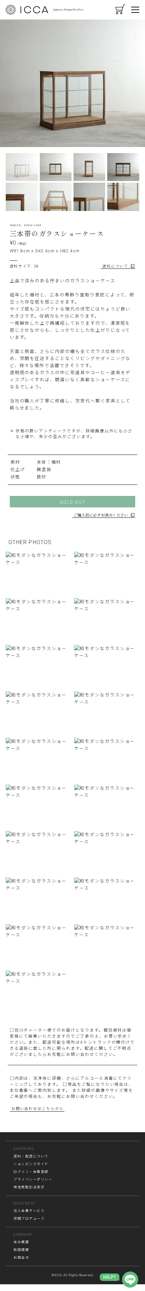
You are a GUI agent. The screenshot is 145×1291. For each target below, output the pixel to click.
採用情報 (21, 1250)
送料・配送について (31, 1156)
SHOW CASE (32, 225)
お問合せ (21, 1257)
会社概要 (21, 1242)
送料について (115, 266)
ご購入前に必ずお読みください (101, 515)
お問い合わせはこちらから (37, 1109)
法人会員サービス (29, 1211)
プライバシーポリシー (32, 1179)
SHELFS (15, 225)
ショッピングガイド (31, 1164)
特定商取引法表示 (29, 1187)
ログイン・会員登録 (31, 1172)
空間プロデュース (29, 1218)
